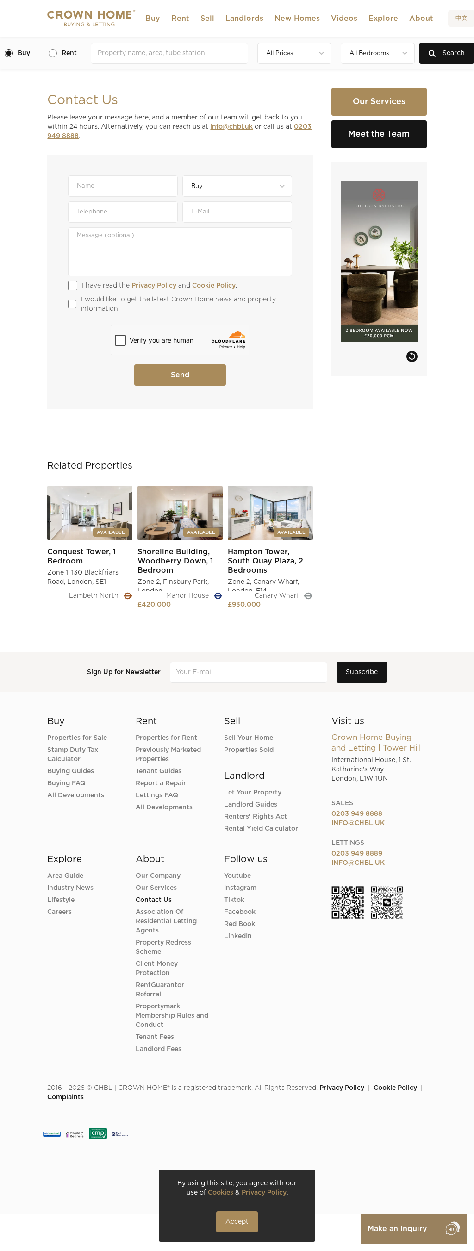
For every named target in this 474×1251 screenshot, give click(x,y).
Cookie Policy (214, 285)
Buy (152, 18)
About (421, 18)
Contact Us (154, 900)
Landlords (244, 18)
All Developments (75, 795)
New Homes (297, 18)
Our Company (158, 876)
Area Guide (65, 876)
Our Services (156, 888)
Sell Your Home (248, 738)
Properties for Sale (77, 738)
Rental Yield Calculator (261, 829)
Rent (180, 18)
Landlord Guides (250, 804)
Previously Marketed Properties (168, 755)
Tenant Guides (158, 771)
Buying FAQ (66, 783)
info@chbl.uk (231, 127)
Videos (344, 18)
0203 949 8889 (356, 854)
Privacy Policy (153, 285)
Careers (59, 912)
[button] (153, 18)
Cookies (220, 1192)
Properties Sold (249, 750)
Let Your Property (252, 792)
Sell (207, 18)
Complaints (65, 1097)
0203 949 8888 (356, 814)
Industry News (70, 888)
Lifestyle (61, 900)
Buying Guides (70, 771)
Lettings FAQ (157, 795)
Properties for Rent (166, 738)
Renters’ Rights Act (255, 816)
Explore (383, 18)
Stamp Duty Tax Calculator (72, 755)
